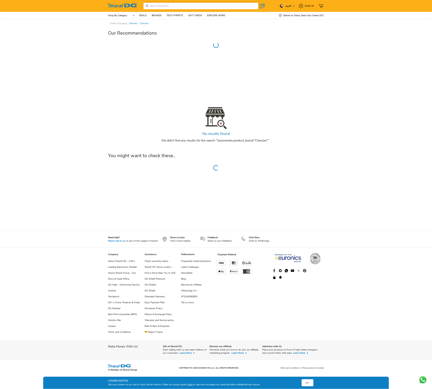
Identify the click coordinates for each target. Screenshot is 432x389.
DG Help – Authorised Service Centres (123, 287)
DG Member (114, 308)
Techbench (113, 296)
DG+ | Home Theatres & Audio (124, 302)
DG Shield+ (150, 284)
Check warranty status (156, 261)
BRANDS (156, 15)
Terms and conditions (290, 368)
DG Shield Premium (155, 278)
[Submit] (146, 6)
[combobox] (200, 6)
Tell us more (187, 302)
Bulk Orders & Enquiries (157, 326)
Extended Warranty (155, 296)
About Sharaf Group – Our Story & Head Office (122, 275)
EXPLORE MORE (216, 15)
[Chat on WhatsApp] (423, 380)
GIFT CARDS (195, 15)
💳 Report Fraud (153, 332)
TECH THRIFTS (175, 15)
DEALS (143, 15)
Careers (112, 326)
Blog (183, 278)
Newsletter (187, 273)
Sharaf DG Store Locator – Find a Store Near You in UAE (160, 270)
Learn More (186, 353)
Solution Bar (114, 320)
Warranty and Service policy (159, 320)
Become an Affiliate (191, 284)
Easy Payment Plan (155, 302)
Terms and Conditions (119, 332)
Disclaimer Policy (153, 308)
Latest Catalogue (190, 267)
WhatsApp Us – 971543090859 (189, 293)
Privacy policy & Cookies (313, 368)
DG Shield (150, 290)
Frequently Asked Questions (196, 261)
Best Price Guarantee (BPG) (122, 314)
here (190, 384)
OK (307, 382)
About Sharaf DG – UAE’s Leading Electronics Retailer (122, 264)
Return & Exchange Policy (158, 314)
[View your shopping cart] (321, 5)
